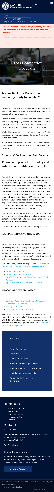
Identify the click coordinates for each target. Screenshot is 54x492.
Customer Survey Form (16, 304)
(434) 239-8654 (14, 19)
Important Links (15, 414)
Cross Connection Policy (17, 271)
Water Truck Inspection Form (19, 309)
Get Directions (11, 445)
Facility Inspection (14, 307)
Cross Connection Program (18, 274)
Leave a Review (18, 469)
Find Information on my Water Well (26, 368)
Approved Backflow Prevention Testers (24, 283)
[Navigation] (51, 3)
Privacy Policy (40, 490)
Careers (11, 420)
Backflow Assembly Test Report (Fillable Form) (28, 301)
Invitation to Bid (15, 417)
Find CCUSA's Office (19, 359)
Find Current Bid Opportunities (24, 363)
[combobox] (17, 15)
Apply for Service (18, 349)
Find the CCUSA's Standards (23, 373)
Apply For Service (16, 408)
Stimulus (18, 487)
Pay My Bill (15, 354)
